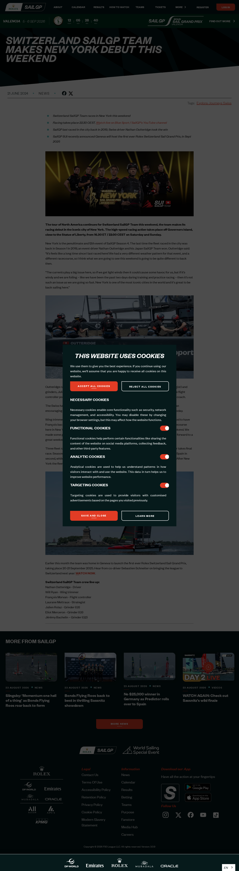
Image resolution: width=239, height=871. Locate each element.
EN (226, 867)
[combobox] (228, 867)
